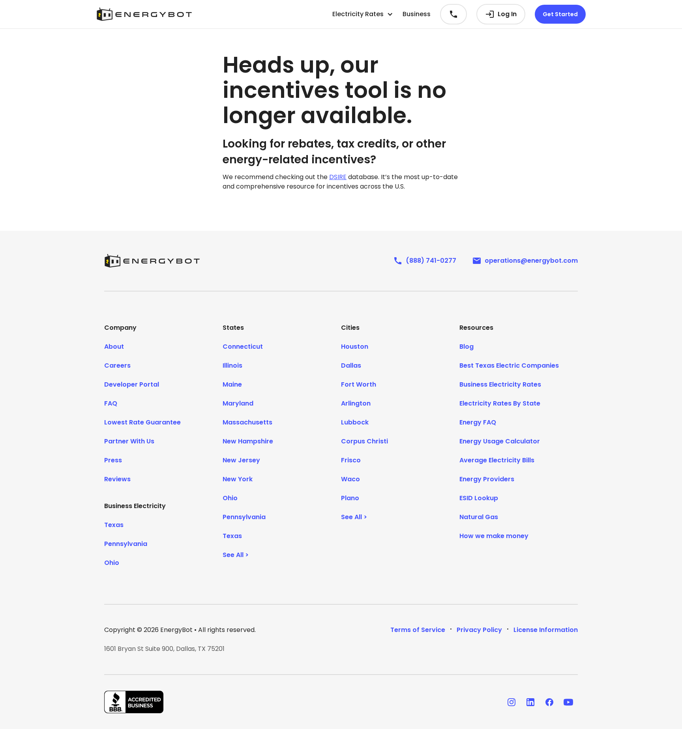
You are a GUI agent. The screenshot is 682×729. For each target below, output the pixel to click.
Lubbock (355, 422)
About (114, 346)
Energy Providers (486, 479)
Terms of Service (417, 629)
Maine (232, 384)
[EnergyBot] (152, 261)
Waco (350, 479)
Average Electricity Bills (496, 460)
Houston (354, 346)
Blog (466, 346)
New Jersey (241, 460)
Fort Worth (358, 384)
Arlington (356, 403)
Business (417, 14)
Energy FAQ (477, 422)
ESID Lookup (478, 498)
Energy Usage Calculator (499, 441)
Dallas (351, 365)
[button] (362, 14)
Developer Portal (131, 384)
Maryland (238, 403)
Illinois (232, 365)
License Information (545, 629)
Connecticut (243, 346)
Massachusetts (247, 422)
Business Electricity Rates (500, 384)
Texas (114, 524)
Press (113, 460)
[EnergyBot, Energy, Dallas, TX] (133, 702)
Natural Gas (478, 517)
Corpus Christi (364, 441)
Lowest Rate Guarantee (142, 422)
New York (238, 479)
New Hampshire (248, 441)
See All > (236, 554)
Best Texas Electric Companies (509, 365)
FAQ (110, 403)
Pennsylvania (125, 543)
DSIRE (338, 176)
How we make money (493, 535)
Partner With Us (129, 441)
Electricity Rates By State (499, 403)
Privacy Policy (479, 629)
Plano (350, 498)
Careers (117, 365)
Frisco (351, 460)
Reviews (117, 479)
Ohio (111, 562)
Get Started (560, 14)
